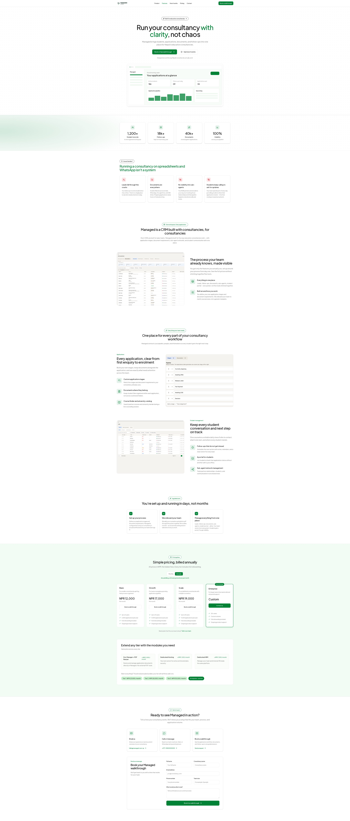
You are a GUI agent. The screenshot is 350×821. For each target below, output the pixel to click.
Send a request (199, 748)
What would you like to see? (174, 787)
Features (164, 3)
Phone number (170, 778)
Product (156, 3)
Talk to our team (186, 631)
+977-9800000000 (168, 748)
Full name (169, 761)
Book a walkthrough (226, 3)
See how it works (190, 52)
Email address (170, 770)
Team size (197, 778)
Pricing (182, 3)
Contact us (219, 605)
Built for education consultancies (175, 18)
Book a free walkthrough (163, 52)
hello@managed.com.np (136, 748)
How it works (174, 3)
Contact (189, 3)
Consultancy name (199, 761)
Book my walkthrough (191, 803)
